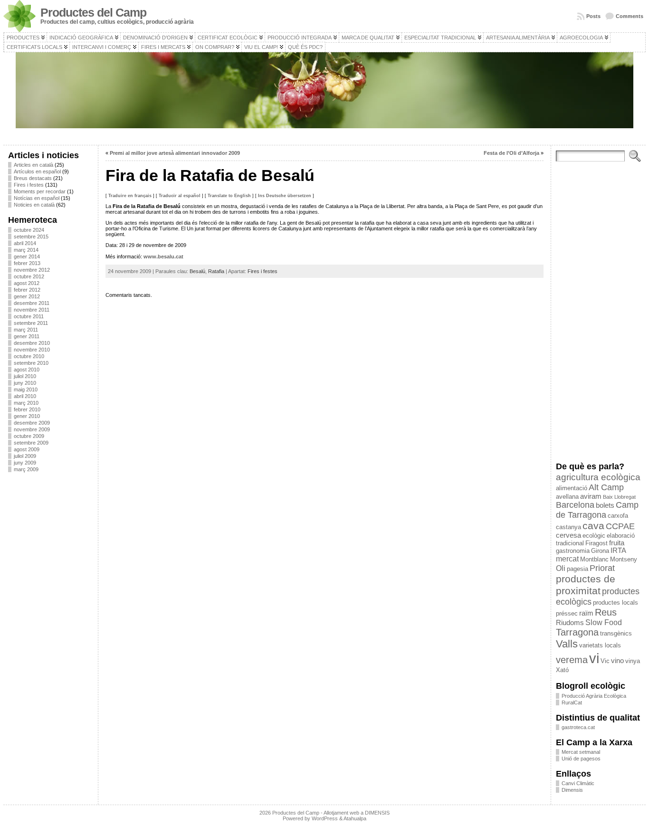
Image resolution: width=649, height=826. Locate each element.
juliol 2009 (25, 456)
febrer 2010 (27, 409)
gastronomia (573, 550)
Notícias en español (36, 198)
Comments (629, 16)
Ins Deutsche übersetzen (284, 195)
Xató (562, 670)
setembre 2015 (31, 236)
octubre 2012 (29, 276)
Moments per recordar (40, 191)
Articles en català (33, 165)
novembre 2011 (31, 310)
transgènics (616, 633)
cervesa (568, 535)
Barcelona (575, 505)
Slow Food (603, 622)
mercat (567, 558)
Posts (593, 16)
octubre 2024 (29, 230)
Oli (560, 568)
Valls (567, 644)
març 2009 (26, 469)
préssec (567, 613)
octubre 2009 (29, 436)
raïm (586, 613)
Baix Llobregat (619, 497)
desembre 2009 (32, 423)
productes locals (615, 602)
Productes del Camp (93, 12)
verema (572, 660)
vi (594, 658)
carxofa (618, 515)
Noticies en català (34, 205)
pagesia (577, 568)
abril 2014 (25, 243)
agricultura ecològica (598, 477)
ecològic (593, 535)
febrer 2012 (27, 290)
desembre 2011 (31, 303)
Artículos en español (37, 171)
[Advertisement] (50, 621)
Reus (606, 612)
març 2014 (26, 250)
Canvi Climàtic (578, 783)
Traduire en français (130, 195)
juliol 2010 (25, 376)
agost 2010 (26, 369)
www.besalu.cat (163, 256)
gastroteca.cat (578, 727)
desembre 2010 (32, 343)
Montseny (623, 559)
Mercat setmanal (581, 752)
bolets (605, 505)
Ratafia (216, 271)
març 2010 (26, 403)
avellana (567, 496)
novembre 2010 (32, 349)
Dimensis (572, 790)
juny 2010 (25, 383)
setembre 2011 (31, 323)
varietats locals (600, 645)
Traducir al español (179, 195)
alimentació (571, 488)
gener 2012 (27, 296)
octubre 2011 (29, 316)
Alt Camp (606, 487)
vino (617, 661)
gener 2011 (26, 336)
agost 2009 (26, 449)
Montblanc (594, 559)
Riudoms (570, 623)
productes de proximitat (585, 585)
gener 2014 (27, 256)
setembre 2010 (31, 363)
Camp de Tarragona (597, 510)
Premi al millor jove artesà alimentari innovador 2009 (175, 153)
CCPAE (620, 526)
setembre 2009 (31, 443)
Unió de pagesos (581, 758)
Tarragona (577, 632)
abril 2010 (25, 396)
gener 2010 (27, 416)
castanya (568, 527)
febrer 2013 (27, 263)
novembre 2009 (32, 429)
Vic (605, 661)
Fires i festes (29, 185)
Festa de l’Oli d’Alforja (511, 153)
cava (593, 525)
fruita (616, 543)
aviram (590, 496)
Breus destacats (33, 178)
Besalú (197, 271)
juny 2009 (25, 462)
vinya (632, 661)
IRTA (618, 550)
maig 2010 (26, 389)
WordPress (325, 818)
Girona (600, 550)
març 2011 (26, 329)
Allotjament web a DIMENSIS (357, 813)
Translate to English (229, 195)
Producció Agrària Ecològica (594, 696)
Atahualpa (355, 818)
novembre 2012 (32, 270)
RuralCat (572, 702)
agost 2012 (26, 283)
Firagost (596, 543)
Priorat (602, 568)
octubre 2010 (29, 356)
